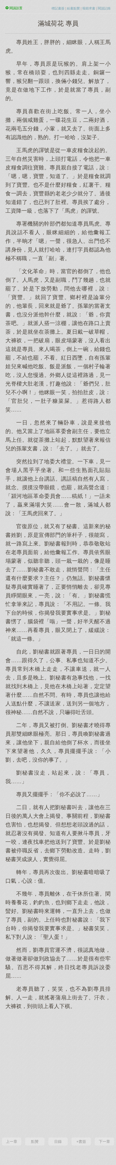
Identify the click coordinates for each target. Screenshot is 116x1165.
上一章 (11, 1141)
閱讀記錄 (104, 8)
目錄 (58, 1141)
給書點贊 (73, 8)
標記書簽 (58, 8)
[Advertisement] (58, 1073)
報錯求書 (88, 8)
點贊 (35, 1141)
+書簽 (81, 1141)
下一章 (104, 1141)
